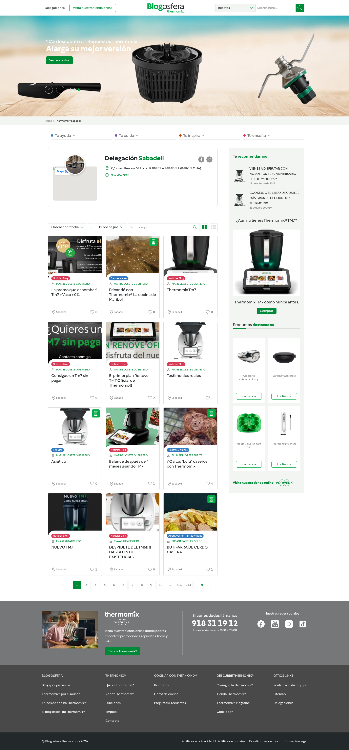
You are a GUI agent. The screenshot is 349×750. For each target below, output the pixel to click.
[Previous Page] (63, 585)
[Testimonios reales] (190, 345)
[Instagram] (288, 624)
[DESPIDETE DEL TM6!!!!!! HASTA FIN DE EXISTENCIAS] (132, 516)
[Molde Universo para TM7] (249, 423)
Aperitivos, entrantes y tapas (185, 535)
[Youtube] (275, 624)
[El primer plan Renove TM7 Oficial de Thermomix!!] (132, 345)
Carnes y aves (119, 278)
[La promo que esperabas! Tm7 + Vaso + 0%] (75, 259)
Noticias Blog (60, 278)
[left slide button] (49, 90)
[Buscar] (300, 8)
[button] (235, 8)
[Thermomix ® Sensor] (284, 423)
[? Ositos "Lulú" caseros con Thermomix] (190, 431)
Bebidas (57, 449)
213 (179, 585)
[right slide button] (60, 90)
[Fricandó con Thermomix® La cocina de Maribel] (132, 259)
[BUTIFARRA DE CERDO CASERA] (190, 516)
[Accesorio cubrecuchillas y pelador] (249, 355)
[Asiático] (75, 431)
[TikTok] (302, 624)
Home (48, 120)
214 (188, 585)
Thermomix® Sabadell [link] (68, 120)
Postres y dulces (178, 449)
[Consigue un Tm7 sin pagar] (75, 345)
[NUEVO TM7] (75, 516)
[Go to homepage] (165, 8)
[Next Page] (201, 585)
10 (160, 585)
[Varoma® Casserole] (284, 355)
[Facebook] (261, 624)
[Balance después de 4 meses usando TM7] (132, 431)
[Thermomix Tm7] (190, 259)
